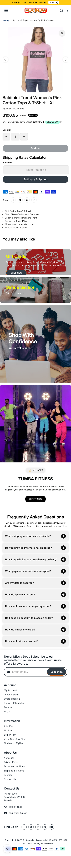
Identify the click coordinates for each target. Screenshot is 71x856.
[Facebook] (13, 200)
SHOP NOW (16, 273)
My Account (10, 690)
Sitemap (8, 775)
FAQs (7, 711)
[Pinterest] (27, 200)
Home (6, 20)
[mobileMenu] (6, 10)
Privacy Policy (11, 762)
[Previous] (5, 59)
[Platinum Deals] (35, 10)
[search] (61, 10)
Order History (11, 694)
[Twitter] (20, 200)
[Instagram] (37, 827)
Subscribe (56, 671)
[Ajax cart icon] (66, 10)
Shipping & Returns (14, 770)
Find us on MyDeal (14, 743)
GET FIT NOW (35, 499)
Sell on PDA (10, 734)
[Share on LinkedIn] (34, 200)
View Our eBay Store (15, 739)
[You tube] (51, 827)
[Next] (65, 59)
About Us (9, 758)
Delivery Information (14, 703)
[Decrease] (6, 136)
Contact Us (10, 779)
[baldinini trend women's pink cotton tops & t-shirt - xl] (62, 33)
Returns (8, 707)
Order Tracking (12, 698)
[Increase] (24, 136)
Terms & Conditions (14, 766)
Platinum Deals (30, 840)
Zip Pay (8, 730)
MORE (52, 2)
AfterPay (8, 726)
